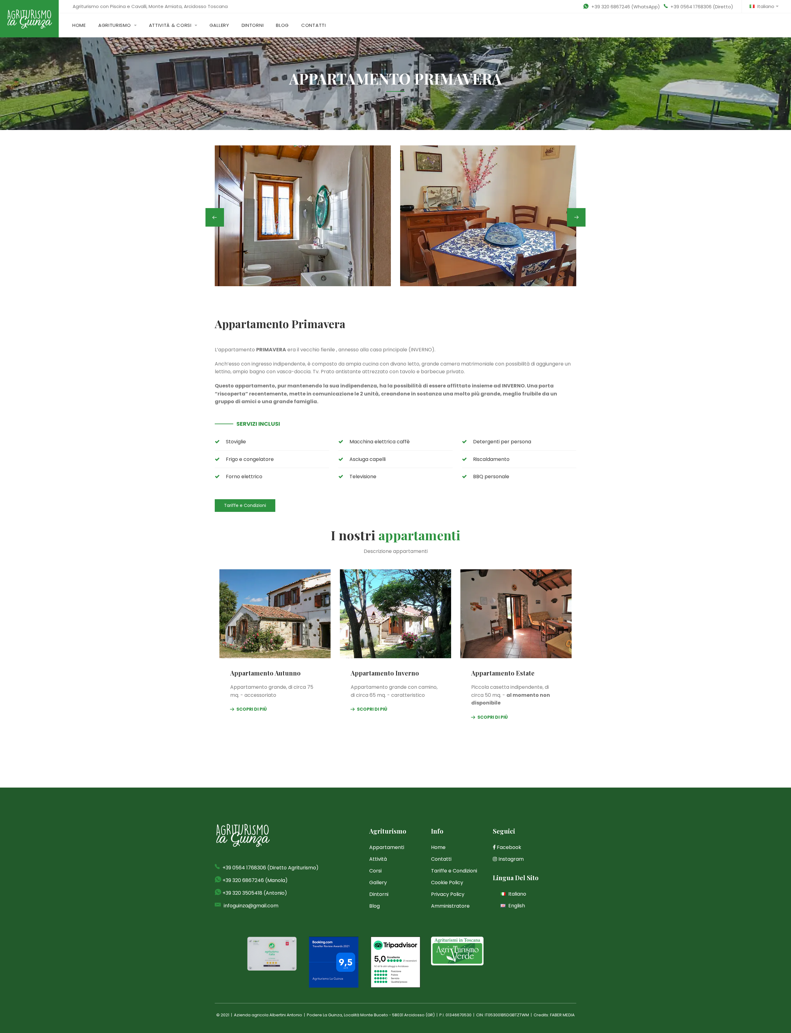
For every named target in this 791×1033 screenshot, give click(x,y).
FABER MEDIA (562, 1015)
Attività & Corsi (170, 25)
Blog (282, 25)
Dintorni (253, 25)
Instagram (510, 859)
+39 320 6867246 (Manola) (255, 880)
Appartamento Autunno (265, 673)
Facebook (508, 847)
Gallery (219, 25)
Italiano (765, 6)
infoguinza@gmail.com (251, 905)
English (516, 905)
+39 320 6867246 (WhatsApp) (625, 6)
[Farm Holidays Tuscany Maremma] (457, 951)
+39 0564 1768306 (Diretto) (701, 6)
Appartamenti (386, 847)
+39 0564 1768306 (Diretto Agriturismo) (270, 867)
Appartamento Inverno (385, 673)
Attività (378, 859)
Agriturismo (114, 25)
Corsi (375, 870)
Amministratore (450, 906)
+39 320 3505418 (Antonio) (254, 893)
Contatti (313, 25)
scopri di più (251, 709)
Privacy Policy (447, 894)
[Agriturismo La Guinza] (29, 18)
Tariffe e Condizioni (245, 505)
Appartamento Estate (503, 673)
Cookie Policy (447, 882)
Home (79, 25)
